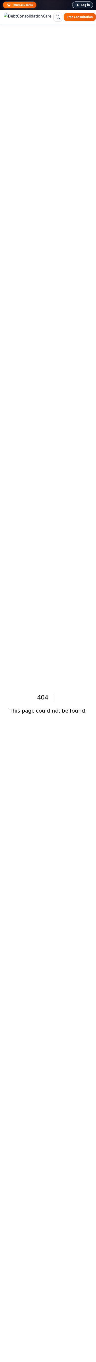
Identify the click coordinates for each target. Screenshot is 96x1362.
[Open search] (57, 17)
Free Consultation (80, 17)
